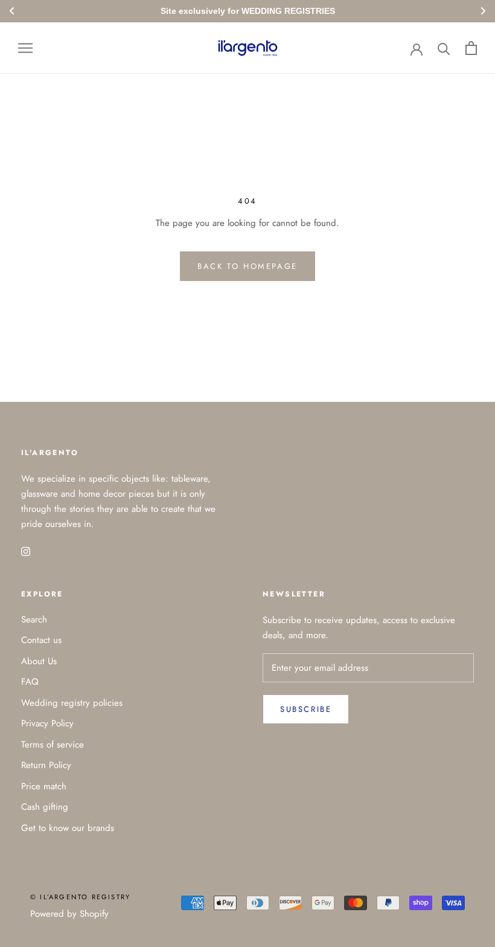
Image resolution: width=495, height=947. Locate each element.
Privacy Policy (47, 723)
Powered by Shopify (69, 913)
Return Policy (46, 765)
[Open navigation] (25, 48)
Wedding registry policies (72, 702)
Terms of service (52, 744)
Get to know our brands (67, 828)
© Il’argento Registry (80, 897)
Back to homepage (247, 266)
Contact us (41, 640)
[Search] (444, 48)
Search (34, 619)
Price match (43, 786)
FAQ (30, 681)
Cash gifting (44, 806)
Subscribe (305, 709)
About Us (39, 661)
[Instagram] (25, 550)
